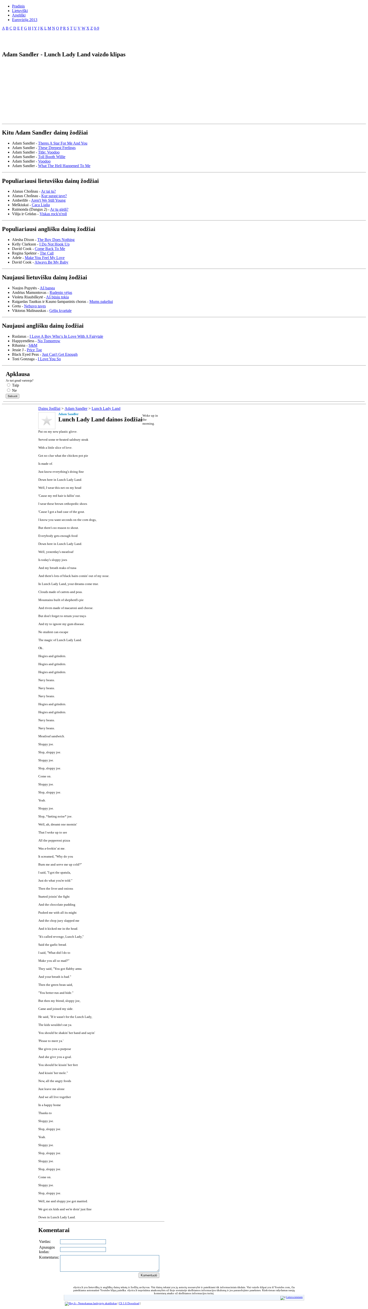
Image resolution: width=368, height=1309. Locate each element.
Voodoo (44, 161)
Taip (15, 385)
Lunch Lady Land (106, 408)
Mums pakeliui (101, 301)
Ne (14, 390)
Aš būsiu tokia (57, 297)
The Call (47, 253)
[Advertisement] (60, 38)
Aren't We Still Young (48, 200)
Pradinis (18, 6)
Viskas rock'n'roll (53, 214)
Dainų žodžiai (49, 408)
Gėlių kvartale (60, 310)
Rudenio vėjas (61, 292)
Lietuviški (20, 11)
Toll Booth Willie (51, 157)
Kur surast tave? (54, 196)
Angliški (19, 15)
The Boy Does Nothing (56, 239)
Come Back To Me (50, 249)
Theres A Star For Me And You (62, 143)
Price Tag (34, 350)
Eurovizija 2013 (24, 20)
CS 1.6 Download (129, 1303)
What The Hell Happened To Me (64, 166)
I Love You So (49, 359)
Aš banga (47, 288)
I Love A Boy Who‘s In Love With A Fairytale (66, 336)
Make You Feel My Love (45, 258)
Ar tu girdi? (59, 209)
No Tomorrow (49, 341)
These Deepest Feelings (57, 148)
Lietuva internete (294, 1297)
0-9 (96, 28)
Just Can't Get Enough (60, 354)
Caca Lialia (41, 205)
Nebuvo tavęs (35, 306)
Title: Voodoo (49, 152)
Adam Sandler (76, 408)
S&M (33, 345)
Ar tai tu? (48, 191)
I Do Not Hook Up (54, 244)
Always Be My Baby (51, 262)
